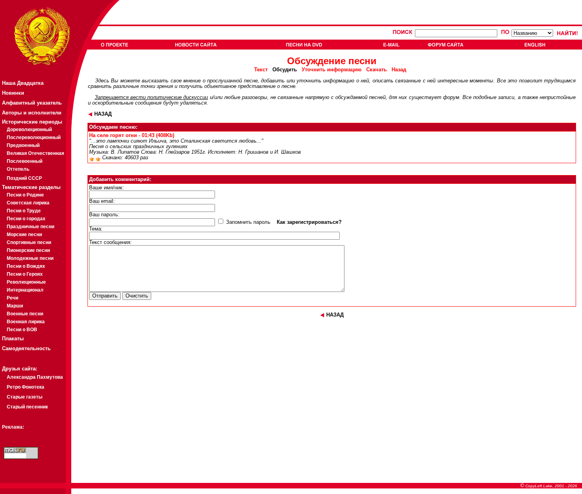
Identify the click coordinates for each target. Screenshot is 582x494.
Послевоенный (24, 161)
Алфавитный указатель (32, 103)
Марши (15, 306)
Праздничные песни (30, 226)
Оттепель (18, 169)
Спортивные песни (29, 242)
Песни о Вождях (26, 266)
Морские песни (24, 234)
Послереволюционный (34, 137)
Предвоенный (23, 145)
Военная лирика (26, 321)
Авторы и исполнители (31, 113)
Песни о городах (26, 218)
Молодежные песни (30, 258)
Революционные (26, 282)
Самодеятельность (26, 348)
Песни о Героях (25, 274)
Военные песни (25, 314)
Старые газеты (24, 397)
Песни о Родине (25, 195)
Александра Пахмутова (35, 377)
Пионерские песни (28, 250)
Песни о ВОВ (22, 329)
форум (451, 97)
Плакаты (13, 338)
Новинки (13, 93)
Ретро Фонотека (25, 387)
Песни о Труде (24, 211)
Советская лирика (28, 203)
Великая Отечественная (35, 153)
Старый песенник (27, 407)
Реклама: (13, 427)
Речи (12, 298)
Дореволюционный (29, 129)
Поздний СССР (24, 178)
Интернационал (25, 290)
